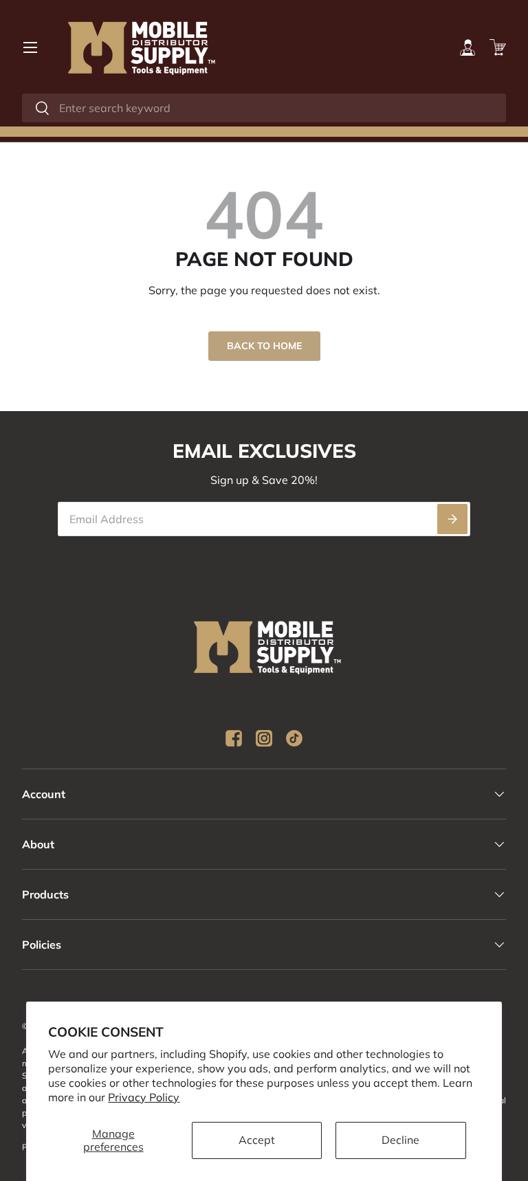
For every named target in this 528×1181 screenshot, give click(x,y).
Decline (400, 1140)
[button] (498, 47)
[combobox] (264, 107)
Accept (257, 1140)
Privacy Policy (143, 1097)
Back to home (264, 346)
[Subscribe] (452, 519)
